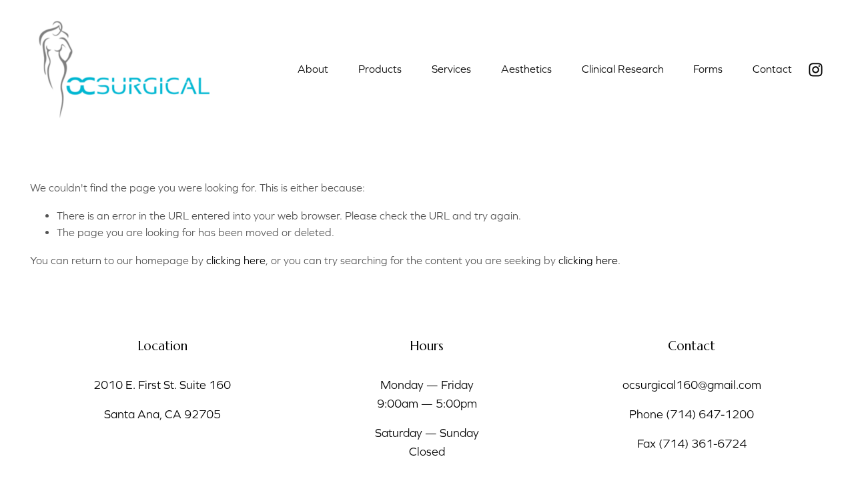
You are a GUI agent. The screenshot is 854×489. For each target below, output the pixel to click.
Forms (708, 69)
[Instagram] (815, 69)
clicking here (236, 260)
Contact (772, 69)
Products (380, 69)
